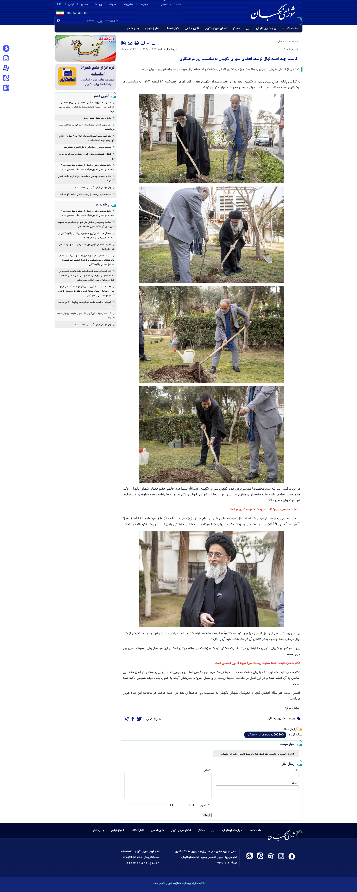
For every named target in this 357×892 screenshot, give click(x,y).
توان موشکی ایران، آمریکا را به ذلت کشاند (92, 187)
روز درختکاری (274, 718)
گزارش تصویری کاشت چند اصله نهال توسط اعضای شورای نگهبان (257, 753)
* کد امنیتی (205, 805)
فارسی (164, 4)
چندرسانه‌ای (132, 28)
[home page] (276, 11)
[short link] (265, 735)
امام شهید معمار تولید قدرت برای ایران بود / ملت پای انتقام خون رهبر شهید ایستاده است (86, 138)
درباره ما (144, 4)
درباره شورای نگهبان (266, 28)
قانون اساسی (192, 28)
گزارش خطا (291, 729)
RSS (59, 4)
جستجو (84, 4)
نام (296, 770)
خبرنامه (112, 4)
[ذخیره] (123, 43)
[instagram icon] (6, 58)
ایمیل (295, 782)
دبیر (248, 28)
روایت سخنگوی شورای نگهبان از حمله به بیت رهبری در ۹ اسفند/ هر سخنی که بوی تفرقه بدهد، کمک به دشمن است (87, 167)
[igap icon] (6, 88)
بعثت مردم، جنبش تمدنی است (97, 118)
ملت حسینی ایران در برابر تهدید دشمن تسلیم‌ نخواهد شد (85, 194)
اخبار (280, 41)
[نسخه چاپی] (136, 42)
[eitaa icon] (6, 78)
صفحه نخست (290, 28)
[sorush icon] (6, 48)
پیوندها (98, 4)
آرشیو (71, 4)
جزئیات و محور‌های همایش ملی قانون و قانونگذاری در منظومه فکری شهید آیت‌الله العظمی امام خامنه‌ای (86, 224)
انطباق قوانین (152, 28)
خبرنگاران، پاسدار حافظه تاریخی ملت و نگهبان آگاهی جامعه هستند (86, 304)
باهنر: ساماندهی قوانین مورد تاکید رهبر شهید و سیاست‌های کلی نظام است (86, 247)
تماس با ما (128, 4)
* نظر (208, 770)
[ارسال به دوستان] (130, 42)
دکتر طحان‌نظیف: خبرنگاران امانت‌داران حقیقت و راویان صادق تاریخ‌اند (85, 315)
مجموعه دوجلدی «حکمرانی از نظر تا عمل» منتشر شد (87, 147)
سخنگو (236, 28)
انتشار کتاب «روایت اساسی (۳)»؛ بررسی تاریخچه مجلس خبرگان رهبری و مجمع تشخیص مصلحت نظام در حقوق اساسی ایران (86, 107)
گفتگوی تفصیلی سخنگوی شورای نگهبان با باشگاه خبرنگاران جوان (86, 156)
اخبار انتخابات (172, 28)
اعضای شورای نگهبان (216, 28)
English (177, 4)
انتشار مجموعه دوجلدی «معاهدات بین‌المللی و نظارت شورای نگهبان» (86, 178)
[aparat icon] (6, 68)
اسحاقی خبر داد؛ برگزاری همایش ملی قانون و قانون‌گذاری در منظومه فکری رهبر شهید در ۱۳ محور (86, 235)
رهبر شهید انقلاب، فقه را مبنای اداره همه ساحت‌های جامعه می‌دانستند (86, 127)
